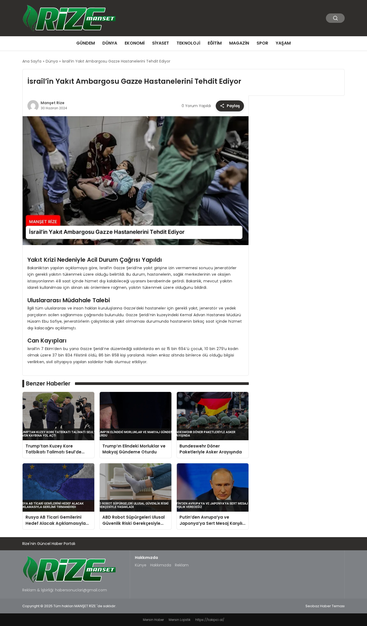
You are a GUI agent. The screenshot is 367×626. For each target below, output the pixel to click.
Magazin (239, 43)
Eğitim (215, 43)
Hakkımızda (160, 565)
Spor (262, 43)
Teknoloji (188, 43)
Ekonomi (135, 43)
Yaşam (283, 43)
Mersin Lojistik (179, 619)
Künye (140, 565)
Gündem (85, 43)
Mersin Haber (153, 619)
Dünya (109, 43)
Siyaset (160, 43)
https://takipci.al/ (209, 619)
